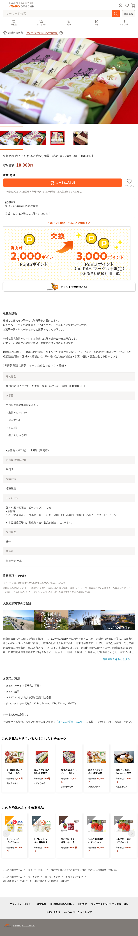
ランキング (41, 25)
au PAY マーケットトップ (78, 912)
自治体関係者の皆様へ (62, 904)
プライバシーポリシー (21, 904)
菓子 (30, 870)
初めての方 (124, 25)
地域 (69, 25)
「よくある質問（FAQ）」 (71, 721)
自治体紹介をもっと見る (116, 659)
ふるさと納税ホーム (12, 870)
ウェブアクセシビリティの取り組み (109, 904)
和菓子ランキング (74, 877)
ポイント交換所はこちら (75, 286)
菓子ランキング (52, 877)
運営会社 (41, 904)
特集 (96, 25)
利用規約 (82, 904)
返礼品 (14, 25)
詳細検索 (128, 13)
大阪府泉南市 (15, 32)
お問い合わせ (53, 912)
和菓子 (41, 870)
